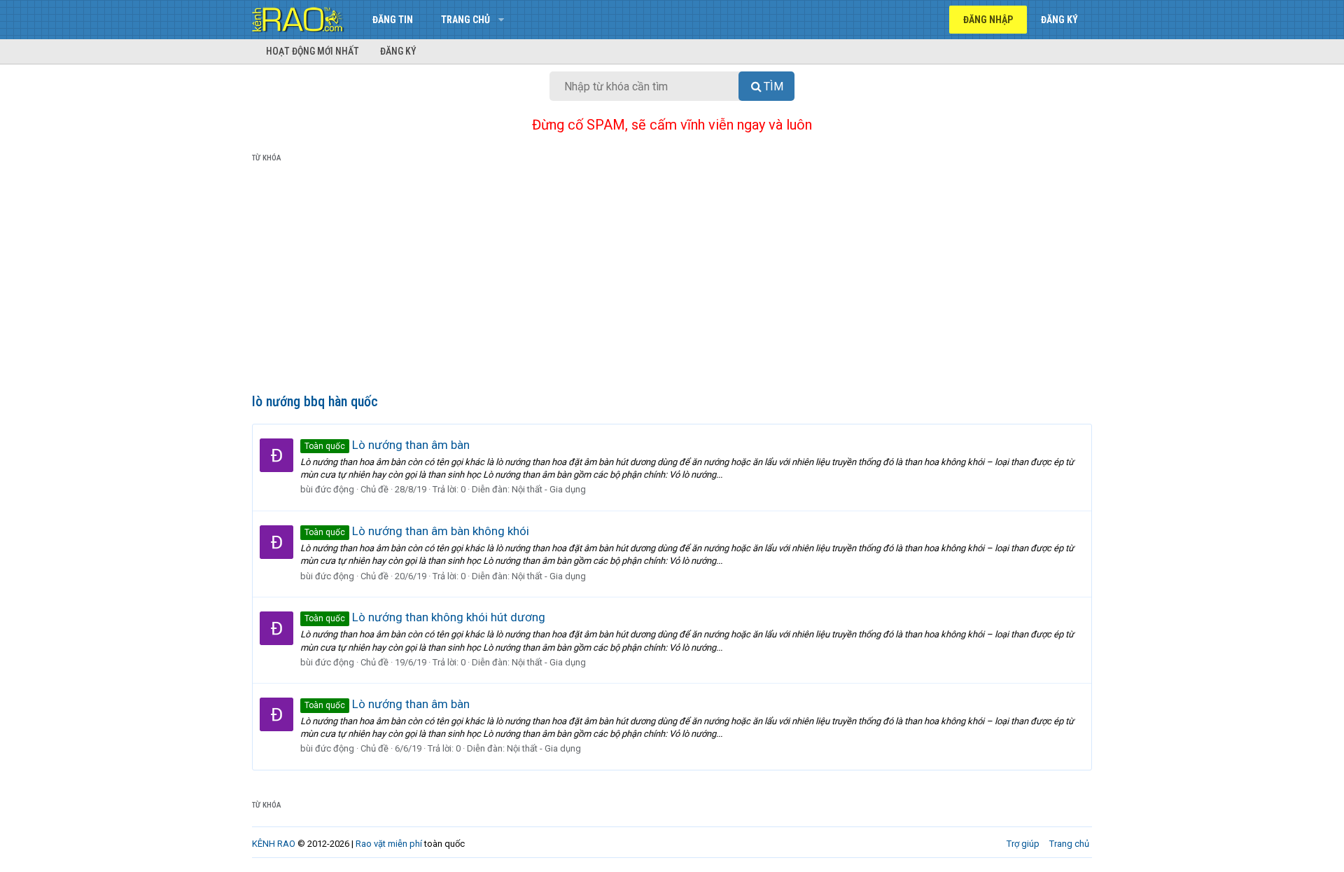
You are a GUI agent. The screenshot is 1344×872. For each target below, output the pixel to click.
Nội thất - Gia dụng (549, 489)
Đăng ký (398, 51)
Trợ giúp (1023, 843)
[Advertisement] (672, 281)
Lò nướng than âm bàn (387, 445)
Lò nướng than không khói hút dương (424, 617)
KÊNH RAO (273, 843)
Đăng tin (392, 19)
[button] (500, 20)
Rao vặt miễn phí (389, 843)
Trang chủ (465, 19)
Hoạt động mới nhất (312, 51)
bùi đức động (327, 489)
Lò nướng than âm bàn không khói (416, 531)
